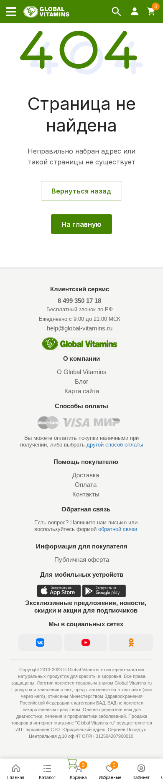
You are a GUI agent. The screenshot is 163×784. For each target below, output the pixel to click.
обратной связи (117, 529)
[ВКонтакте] (40, 642)
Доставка (85, 475)
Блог (81, 381)
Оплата (86, 484)
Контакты (85, 494)
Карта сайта (81, 391)
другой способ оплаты (115, 445)
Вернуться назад (81, 191)
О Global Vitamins (82, 372)
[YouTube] (86, 642)
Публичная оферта (81, 559)
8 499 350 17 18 (79, 301)
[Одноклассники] (131, 642)
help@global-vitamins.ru (79, 328)
